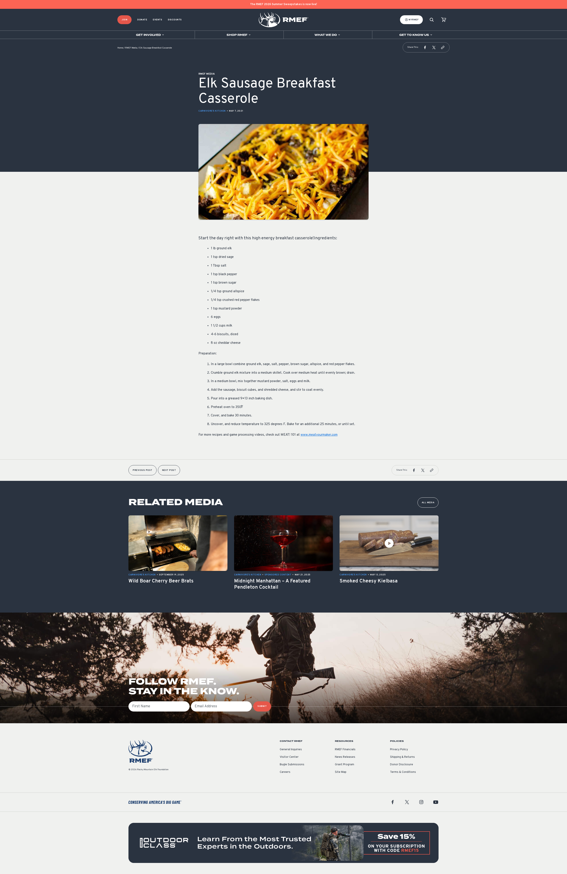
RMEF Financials (345, 749)
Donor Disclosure (401, 764)
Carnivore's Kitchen (212, 111)
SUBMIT (262, 706)
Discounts (175, 19)
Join (124, 19)
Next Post (169, 470)
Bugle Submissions (292, 764)
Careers (285, 772)
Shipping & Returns (402, 757)
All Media (428, 502)
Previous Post (142, 470)
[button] (425, 47)
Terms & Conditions (403, 772)
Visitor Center (289, 757)
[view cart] (444, 19)
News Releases (345, 757)
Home (120, 47)
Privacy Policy (399, 749)
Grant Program (344, 764)
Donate (142, 19)
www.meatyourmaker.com (319, 435)
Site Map (340, 772)
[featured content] (283, 843)
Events (157, 19)
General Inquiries (291, 749)
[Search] (432, 19)
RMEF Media (131, 47)
